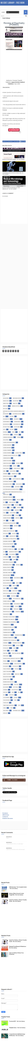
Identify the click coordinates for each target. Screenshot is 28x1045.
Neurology (5, 590)
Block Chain (17, 426)
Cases (13, 432)
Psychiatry (10, 141)
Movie (17, 583)
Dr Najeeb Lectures (7, 484)
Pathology (16, 609)
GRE (10, 520)
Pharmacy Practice (17, 642)
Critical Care (6, 465)
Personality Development (9, 616)
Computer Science (7, 463)
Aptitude (5, 408)
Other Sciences (6, 606)
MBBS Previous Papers (8, 562)
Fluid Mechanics (6, 510)
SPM (13, 692)
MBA (14, 559)
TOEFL (15, 700)
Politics (12, 650)
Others (16, 606)
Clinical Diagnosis (7, 445)
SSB (19, 692)
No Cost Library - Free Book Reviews (12, 3)
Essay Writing (12, 502)
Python (16, 668)
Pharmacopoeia (18, 635)
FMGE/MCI (17, 510)
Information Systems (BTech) (9, 538)
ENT (4, 502)
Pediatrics (18, 611)
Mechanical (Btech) (7, 564)
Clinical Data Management (9, 442)
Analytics (15, 403)
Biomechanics (17, 421)
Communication (6, 458)
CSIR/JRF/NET (6, 468)
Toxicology (5, 702)
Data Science (13, 471)
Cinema (18, 437)
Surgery (16, 697)
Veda (11, 707)
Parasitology (6, 609)
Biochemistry (6, 419)
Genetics (17, 517)
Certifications (6, 434)
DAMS (4, 471)
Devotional (5, 478)
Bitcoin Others (6, 426)
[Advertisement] (14, 65)
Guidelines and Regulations (9, 523)
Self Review (16, 141)
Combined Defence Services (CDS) (10, 455)
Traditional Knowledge (8, 705)
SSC (4, 694)
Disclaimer (5, 813)
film (12, 507)
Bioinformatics (6, 421)
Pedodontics (6, 614)
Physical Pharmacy (7, 645)
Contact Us (5, 816)
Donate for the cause (7, 818)
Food (4, 512)
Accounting (6, 398)
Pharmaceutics (6, 624)
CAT (20, 432)
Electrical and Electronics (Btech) (11, 489)
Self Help (16, 684)
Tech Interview (6, 700)
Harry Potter (6, 528)
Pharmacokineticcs (7, 632)
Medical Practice (7, 567)
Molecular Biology (7, 583)
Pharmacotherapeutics (8, 637)
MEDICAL (18, 564)
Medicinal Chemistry (7, 572)
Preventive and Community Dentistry (11, 658)
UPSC (19, 705)
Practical (5, 653)
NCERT (4, 588)
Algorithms (15, 400)
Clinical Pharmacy (7, 450)
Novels (4, 596)
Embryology (6, 494)
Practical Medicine (16, 653)
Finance (18, 507)
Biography (16, 419)
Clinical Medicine (7, 447)
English (18, 499)
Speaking (5, 689)
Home (3, 12)
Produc (5, 661)
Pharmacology (6, 635)
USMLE (4, 707)
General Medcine (7, 517)
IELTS (4, 536)
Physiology (5, 648)
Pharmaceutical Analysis (9, 619)
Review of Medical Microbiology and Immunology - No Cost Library (11, 188)
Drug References (7, 486)
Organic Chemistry (7, 601)
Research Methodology (8, 681)
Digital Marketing (17, 478)
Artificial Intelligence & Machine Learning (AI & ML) (13, 411)
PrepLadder (6, 655)
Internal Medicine (7, 546)
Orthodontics (6, 603)
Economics (17, 486)
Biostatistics (6, 424)
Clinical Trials (18, 452)
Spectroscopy (15, 689)
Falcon (16, 504)
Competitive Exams (7, 460)
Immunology (12, 536)
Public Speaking (6, 668)
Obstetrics (5, 598)
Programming (6, 663)
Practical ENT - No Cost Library (17, 1021)
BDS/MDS (12, 416)
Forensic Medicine (7, 515)
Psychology (15, 666)
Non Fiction (15, 590)
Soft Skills (15, 687)
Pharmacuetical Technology (9, 640)
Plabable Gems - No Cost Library (17, 1027)
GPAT (4, 520)
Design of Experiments (8, 476)
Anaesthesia (6, 403)
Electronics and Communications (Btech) (12, 491)
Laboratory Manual (13, 551)
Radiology (17, 674)
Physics (18, 645)
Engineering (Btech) (7, 499)
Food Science (13, 512)
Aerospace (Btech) (17, 398)
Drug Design (19, 484)
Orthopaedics (17, 603)
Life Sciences (12, 554)
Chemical (16, 434)
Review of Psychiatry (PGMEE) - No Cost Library (13, 159)
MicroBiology (6, 577)
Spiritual (5, 692)
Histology (5, 533)
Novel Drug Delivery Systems (9, 593)
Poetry (4, 650)
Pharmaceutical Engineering (9, 622)
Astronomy (5, 413)
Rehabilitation (6, 679)
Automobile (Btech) (17, 413)
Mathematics (6, 559)
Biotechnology (17, 424)
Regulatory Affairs (7, 676)
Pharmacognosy (7, 629)
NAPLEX (14, 585)
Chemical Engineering (8, 437)
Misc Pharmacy (6, 580)
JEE (4, 551)
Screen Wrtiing (6, 684)
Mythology (5, 585)
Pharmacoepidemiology (8, 627)
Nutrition (13, 596)
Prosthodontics (18, 663)
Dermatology (15, 473)
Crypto (15, 465)
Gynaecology (6, 525)
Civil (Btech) (6, 439)
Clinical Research (7, 452)
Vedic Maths (6, 710)
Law (4, 554)
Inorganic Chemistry (7, 541)
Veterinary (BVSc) (17, 710)
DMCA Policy (5, 815)
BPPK (4, 429)
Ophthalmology (16, 598)
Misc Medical (17, 577)
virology (5, 713)
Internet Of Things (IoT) (8, 549)
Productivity (14, 661)
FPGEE (17, 515)
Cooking (18, 463)
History (14, 533)
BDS (4, 416)
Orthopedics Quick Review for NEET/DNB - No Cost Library (12, 173)
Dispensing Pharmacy (8, 481)
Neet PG (4, 141)
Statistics (11, 694)
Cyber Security (17, 468)
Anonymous (9, 836)
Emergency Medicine (7, 497)
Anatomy (5, 406)
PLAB (14, 648)
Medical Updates (7, 570)
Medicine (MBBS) (6, 575)
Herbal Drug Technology (8, 530)
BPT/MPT (12, 429)
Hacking (16, 525)
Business (5, 432)
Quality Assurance (7, 671)
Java (19, 549)
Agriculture (6, 400)
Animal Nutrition (16, 406)
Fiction (4, 507)
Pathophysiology (7, 611)
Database (5, 473)
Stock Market (6, 697)
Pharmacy (5, 642)
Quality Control (7, 674)
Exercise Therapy (7, 504)
